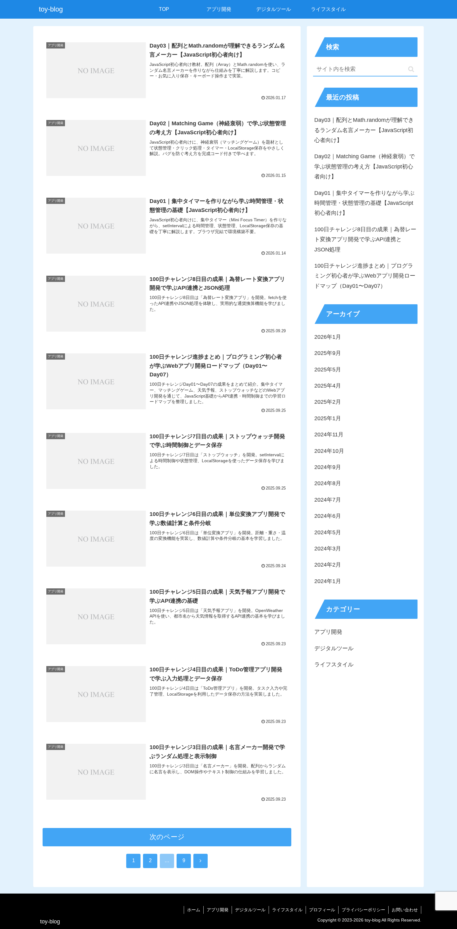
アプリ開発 (217, 909)
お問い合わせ (405, 909)
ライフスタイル (287, 909)
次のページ (167, 837)
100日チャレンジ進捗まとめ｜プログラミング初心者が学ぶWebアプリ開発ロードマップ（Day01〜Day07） (364, 276)
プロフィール (322, 909)
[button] (411, 69)
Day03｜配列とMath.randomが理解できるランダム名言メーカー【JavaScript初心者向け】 (364, 130)
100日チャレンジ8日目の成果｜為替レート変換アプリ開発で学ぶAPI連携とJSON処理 (365, 239)
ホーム (193, 909)
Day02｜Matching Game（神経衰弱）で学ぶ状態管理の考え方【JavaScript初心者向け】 (364, 166)
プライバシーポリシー (363, 909)
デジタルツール (250, 909)
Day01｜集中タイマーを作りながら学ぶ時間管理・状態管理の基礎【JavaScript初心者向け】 (364, 203)
